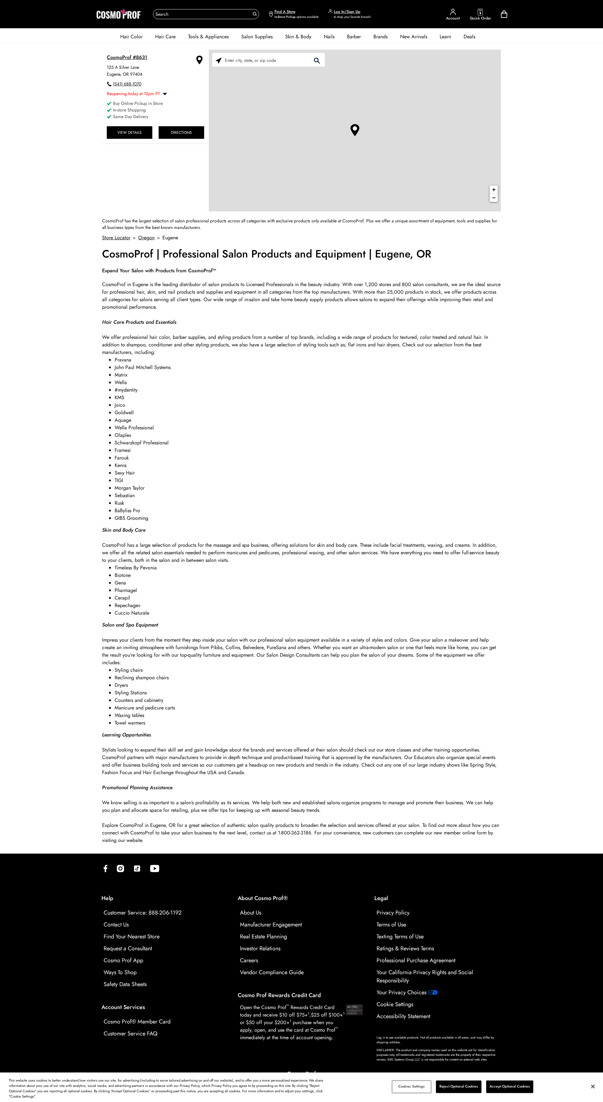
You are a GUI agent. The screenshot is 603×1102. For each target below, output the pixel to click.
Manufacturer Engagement (271, 924)
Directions (181, 132)
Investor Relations (260, 948)
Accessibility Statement (403, 1016)
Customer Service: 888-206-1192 (143, 913)
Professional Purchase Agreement (416, 960)
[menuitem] (131, 36)
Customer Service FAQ (130, 1033)
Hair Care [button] (165, 36)
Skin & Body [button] (298, 36)
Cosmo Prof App (123, 960)
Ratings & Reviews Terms (405, 948)
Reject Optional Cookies (458, 1086)
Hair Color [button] (131, 36)
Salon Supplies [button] (257, 36)
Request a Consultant (128, 948)
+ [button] (494, 189)
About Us (250, 913)
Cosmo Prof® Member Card (137, 1022)
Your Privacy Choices (402, 992)
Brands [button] (380, 36)
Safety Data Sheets (125, 984)
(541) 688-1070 (127, 84)
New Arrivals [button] (413, 36)
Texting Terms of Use (400, 936)
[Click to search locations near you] (218, 60)
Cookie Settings (395, 1004)
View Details (129, 132)
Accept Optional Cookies (510, 1086)
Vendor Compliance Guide (272, 972)
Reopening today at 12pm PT (133, 93)
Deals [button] (469, 36)
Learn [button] (445, 36)
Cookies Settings (411, 1086)
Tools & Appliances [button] (208, 36)
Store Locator (116, 237)
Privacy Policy (393, 913)
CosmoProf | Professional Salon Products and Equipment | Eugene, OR (266, 254)
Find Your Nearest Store (132, 936)
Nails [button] (329, 36)
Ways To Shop (120, 972)
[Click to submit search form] (317, 60)
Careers (249, 960)
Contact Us (116, 924)
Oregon (146, 237)
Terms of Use (391, 924)
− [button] (494, 197)
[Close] (593, 1086)
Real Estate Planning (263, 936)
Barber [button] (354, 36)
